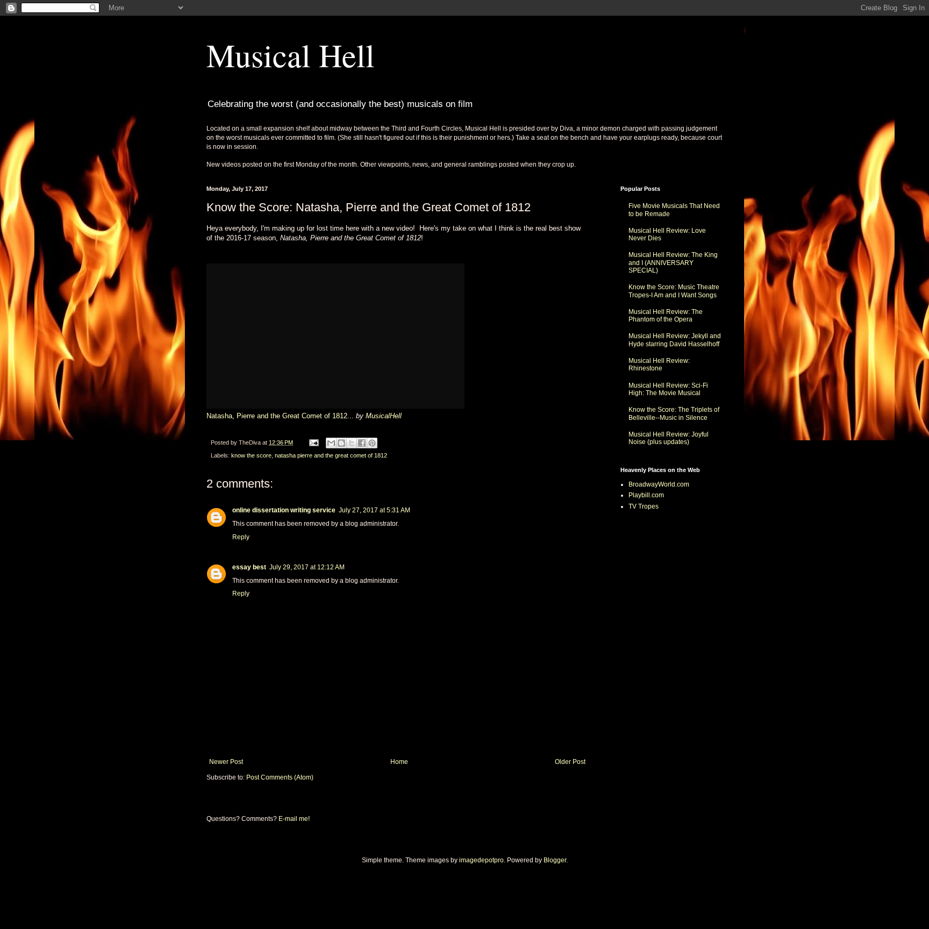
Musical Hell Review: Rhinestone (659, 364)
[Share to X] (351, 443)
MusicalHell (384, 416)
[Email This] (331, 443)
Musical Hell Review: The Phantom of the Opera (665, 315)
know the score (251, 455)
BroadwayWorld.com (658, 484)
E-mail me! (294, 819)
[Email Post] (313, 442)
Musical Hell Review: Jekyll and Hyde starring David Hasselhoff (674, 339)
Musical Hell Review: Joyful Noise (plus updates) (668, 438)
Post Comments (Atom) (279, 777)
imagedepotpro (481, 860)
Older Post (570, 762)
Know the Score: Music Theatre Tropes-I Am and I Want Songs (673, 290)
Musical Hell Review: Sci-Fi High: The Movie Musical (668, 389)
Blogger (555, 860)
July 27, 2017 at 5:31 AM (374, 510)
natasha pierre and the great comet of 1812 (331, 455)
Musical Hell (290, 54)
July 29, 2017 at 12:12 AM (307, 567)
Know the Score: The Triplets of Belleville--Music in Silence (673, 413)
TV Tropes (643, 506)
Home (399, 762)
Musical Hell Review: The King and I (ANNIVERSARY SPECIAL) (673, 262)
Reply (240, 537)
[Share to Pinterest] (372, 443)
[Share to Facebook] (361, 443)
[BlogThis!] (341, 443)
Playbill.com (646, 495)
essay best (249, 567)
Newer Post (226, 762)
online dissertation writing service (283, 510)
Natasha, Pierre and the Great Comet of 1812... (280, 416)
